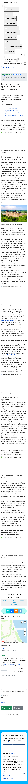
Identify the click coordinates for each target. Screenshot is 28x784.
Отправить (7, 708)
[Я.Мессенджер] (8, 611)
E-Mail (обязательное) (19, 671)
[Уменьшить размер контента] (24, 55)
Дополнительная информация (14, 114)
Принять (14, 744)
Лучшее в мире (17, 74)
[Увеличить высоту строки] (17, 61)
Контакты (5, 773)
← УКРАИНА (5, 601)
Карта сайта (6, 775)
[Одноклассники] (16, 611)
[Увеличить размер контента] (4, 57)
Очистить (17, 708)
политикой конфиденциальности (12, 742)
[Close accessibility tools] (4, 6)
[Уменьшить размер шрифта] (17, 59)
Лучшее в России (7, 74)
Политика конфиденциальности (9, 777)
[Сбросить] (2, 6)
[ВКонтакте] (12, 611)
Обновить (4, 702)
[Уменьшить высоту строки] (16, 61)
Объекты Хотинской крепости (14, 112)
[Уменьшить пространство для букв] (24, 63)
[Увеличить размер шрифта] (18, 59)
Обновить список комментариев (11, 664)
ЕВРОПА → (23, 601)
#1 (3, 648)
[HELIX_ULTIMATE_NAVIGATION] (26, 69)
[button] (14, 104)
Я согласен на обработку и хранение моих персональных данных (14, 692)
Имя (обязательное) (19, 668)
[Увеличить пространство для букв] (25, 63)
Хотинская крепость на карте (14, 116)
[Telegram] (20, 611)
